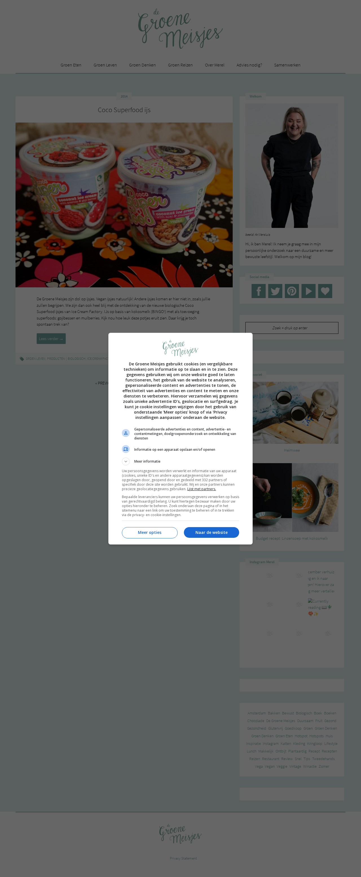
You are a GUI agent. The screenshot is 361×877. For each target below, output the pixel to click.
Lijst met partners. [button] (201, 489)
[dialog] (180, 439)
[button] (180, 461)
